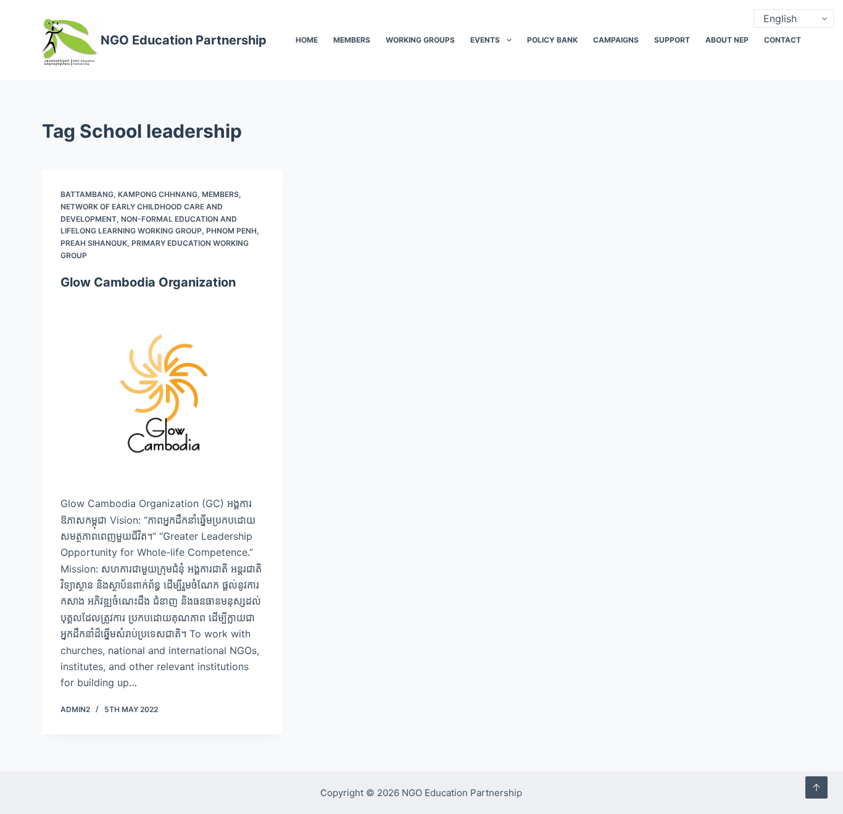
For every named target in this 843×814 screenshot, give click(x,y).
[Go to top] (816, 787)
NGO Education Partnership (184, 40)
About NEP (727, 39)
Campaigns (616, 39)
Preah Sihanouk (93, 243)
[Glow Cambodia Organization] (162, 393)
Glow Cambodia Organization (148, 282)
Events (485, 39)
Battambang (87, 194)
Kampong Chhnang (157, 194)
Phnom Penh (231, 230)
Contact (782, 39)
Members (351, 39)
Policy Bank (552, 39)
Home (307, 39)
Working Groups (420, 39)
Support (672, 39)
